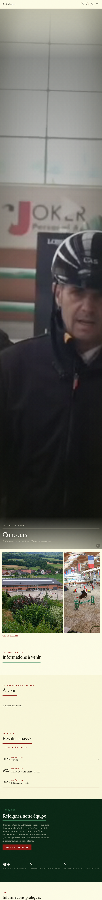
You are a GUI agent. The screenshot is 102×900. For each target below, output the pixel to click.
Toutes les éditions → (15, 747)
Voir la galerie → (11, 636)
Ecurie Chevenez (9, 4)
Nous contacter (15, 847)
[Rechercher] (92, 4)
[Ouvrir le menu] (97, 4)
